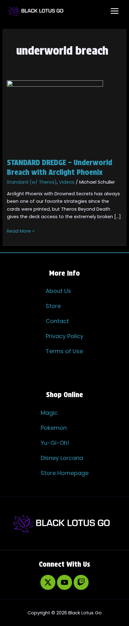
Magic (49, 413)
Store (53, 306)
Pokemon (54, 428)
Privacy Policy (64, 336)
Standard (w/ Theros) (32, 182)
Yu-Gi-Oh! (55, 443)
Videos (67, 182)
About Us (58, 291)
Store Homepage (65, 473)
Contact (57, 321)
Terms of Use (64, 351)
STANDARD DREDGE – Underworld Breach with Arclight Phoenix (59, 167)
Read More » (20, 230)
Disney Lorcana (62, 458)
